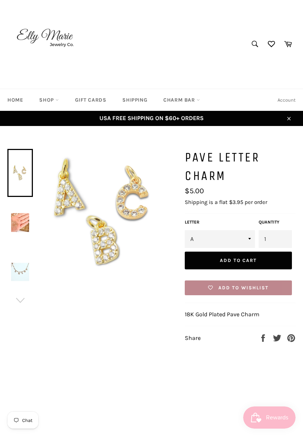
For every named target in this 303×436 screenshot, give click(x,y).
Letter (192, 222)
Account (287, 100)
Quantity (269, 222)
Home (15, 100)
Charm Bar (180, 100)
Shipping (134, 100)
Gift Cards (90, 100)
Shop (47, 100)
